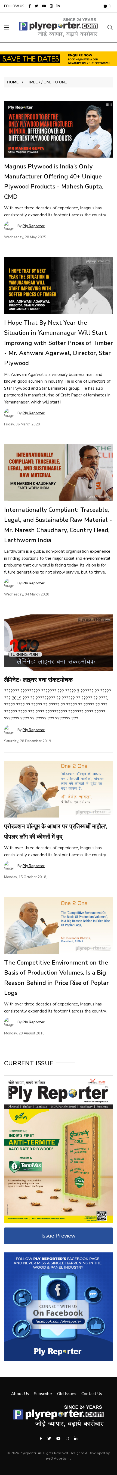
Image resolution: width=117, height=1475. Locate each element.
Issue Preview (58, 1235)
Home (13, 82)
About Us (20, 1393)
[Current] (58, 1149)
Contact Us (91, 1393)
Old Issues (66, 1393)
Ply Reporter (34, 226)
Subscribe (43, 1393)
